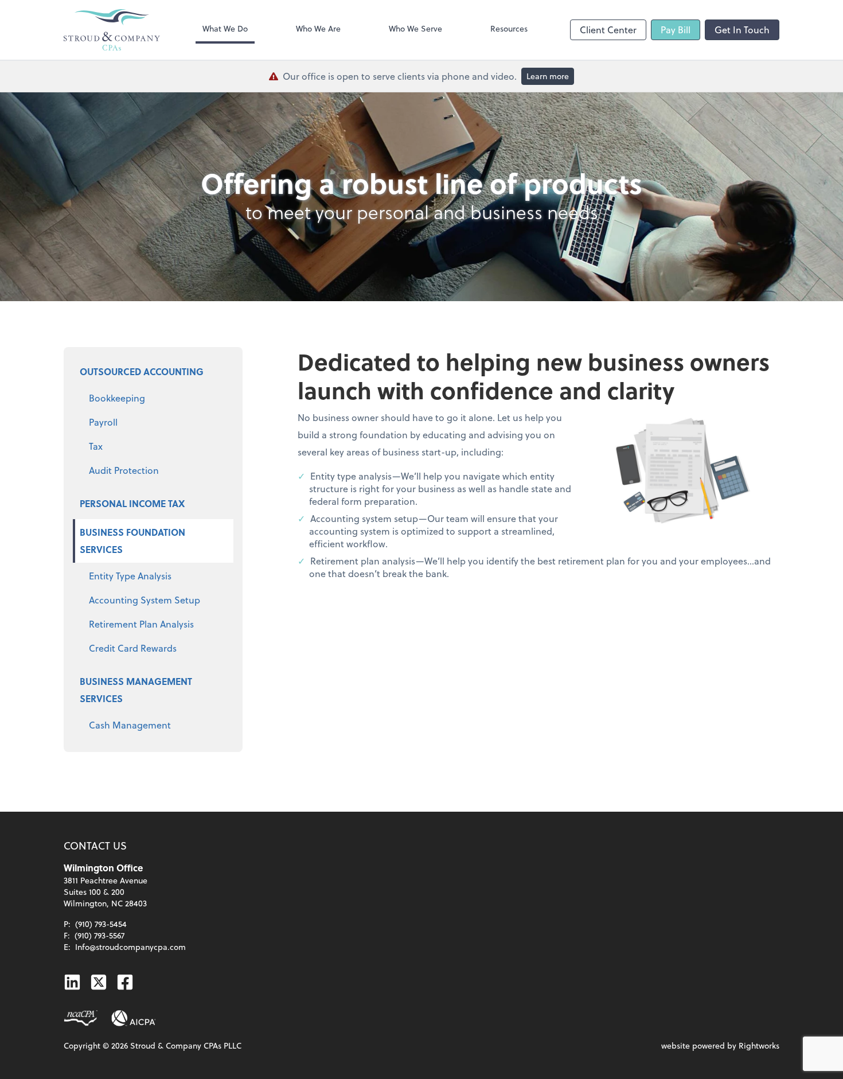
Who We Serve (415, 28)
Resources (509, 28)
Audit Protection (124, 470)
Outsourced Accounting (142, 371)
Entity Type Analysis (130, 575)
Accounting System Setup (144, 599)
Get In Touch (742, 29)
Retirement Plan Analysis (141, 623)
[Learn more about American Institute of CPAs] (133, 1018)
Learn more (547, 76)
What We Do (225, 28)
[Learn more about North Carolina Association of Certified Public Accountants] (80, 1018)
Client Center (608, 29)
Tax (96, 446)
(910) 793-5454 (101, 924)
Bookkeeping (117, 397)
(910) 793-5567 (99, 935)
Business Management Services (136, 690)
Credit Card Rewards (133, 648)
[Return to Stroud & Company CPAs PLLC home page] (112, 29)
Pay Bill (675, 29)
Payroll (103, 422)
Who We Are (318, 28)
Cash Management (130, 724)
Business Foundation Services (132, 540)
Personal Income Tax (132, 503)
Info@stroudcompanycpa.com (130, 947)
